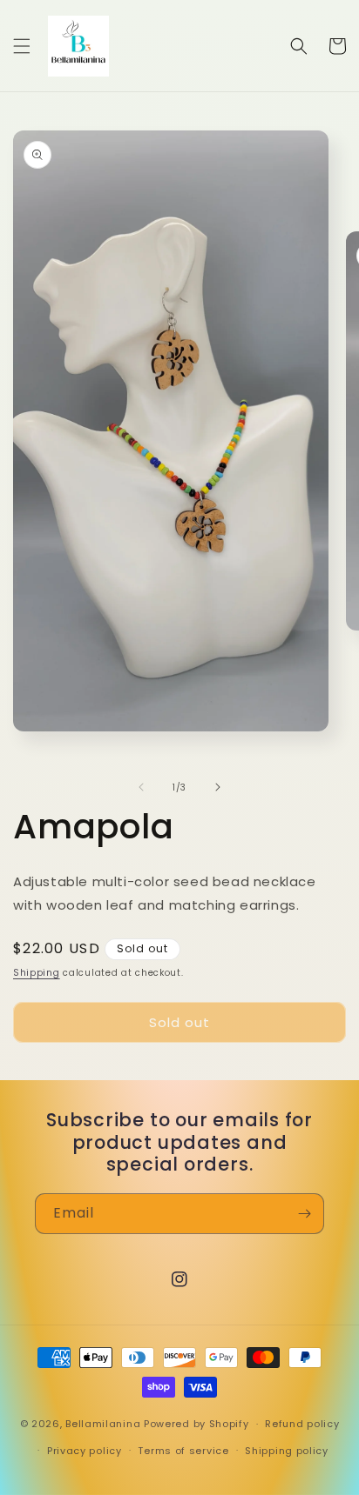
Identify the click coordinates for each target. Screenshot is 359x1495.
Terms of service (183, 1451)
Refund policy (302, 1424)
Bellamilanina (102, 1424)
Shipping (36, 972)
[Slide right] (218, 787)
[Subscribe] (304, 1213)
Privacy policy (84, 1451)
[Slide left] (141, 787)
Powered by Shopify (196, 1424)
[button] (22, 46)
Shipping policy (287, 1451)
